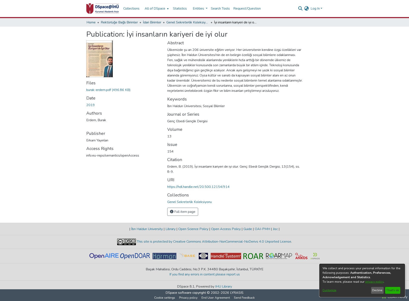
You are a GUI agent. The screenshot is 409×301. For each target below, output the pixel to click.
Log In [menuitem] (315, 8)
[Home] (102, 8)
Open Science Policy (193, 229)
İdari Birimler (152, 22)
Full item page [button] (184, 211)
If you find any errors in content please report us (204, 274)
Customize (329, 290)
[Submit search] (300, 8)
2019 (90, 105)
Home (91, 22)
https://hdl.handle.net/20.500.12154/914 (198, 186)
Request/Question (247, 8)
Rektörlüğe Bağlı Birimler (119, 22)
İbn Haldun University (147, 229)
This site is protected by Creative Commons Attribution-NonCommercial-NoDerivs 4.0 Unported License (213, 241)
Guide (248, 229)
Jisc (275, 229)
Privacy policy (188, 298)
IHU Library (223, 286)
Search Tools (220, 8)
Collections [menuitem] (131, 8)
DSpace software (179, 292)
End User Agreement (216, 298)
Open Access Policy (226, 229)
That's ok (392, 290)
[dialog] (362, 280)
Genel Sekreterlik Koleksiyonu (187, 22)
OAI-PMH (262, 229)
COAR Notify (397, 297)
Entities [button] (199, 8)
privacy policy (374, 282)
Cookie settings (164, 298)
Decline (377, 290)
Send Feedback (244, 298)
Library (170, 229)
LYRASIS (236, 292)
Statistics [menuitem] (180, 8)
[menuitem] (156, 8)
